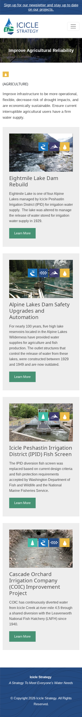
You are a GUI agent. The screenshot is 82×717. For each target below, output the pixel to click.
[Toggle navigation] (73, 26)
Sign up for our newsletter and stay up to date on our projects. (41, 7)
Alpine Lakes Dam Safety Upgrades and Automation (39, 311)
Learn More (22, 233)
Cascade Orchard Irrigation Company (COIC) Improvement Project (34, 583)
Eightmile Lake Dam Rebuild (33, 181)
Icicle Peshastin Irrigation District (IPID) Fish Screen (40, 451)
